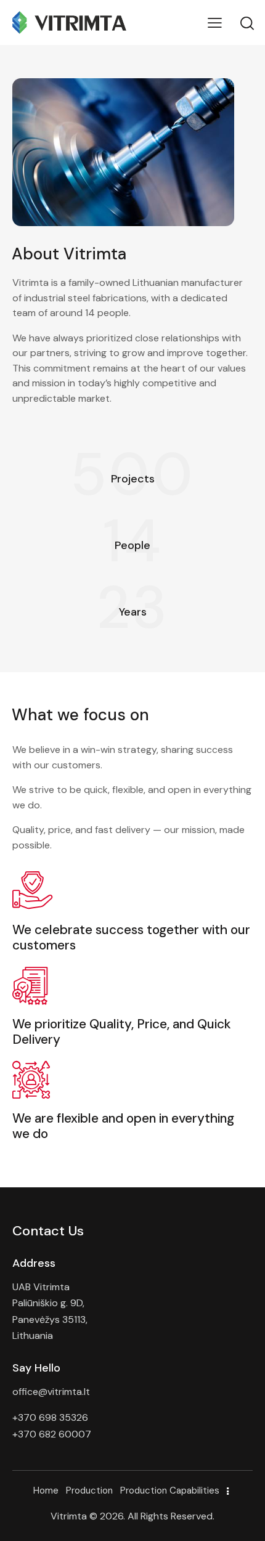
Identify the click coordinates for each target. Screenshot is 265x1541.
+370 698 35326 (50, 1417)
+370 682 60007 (51, 1434)
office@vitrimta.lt (51, 1391)
